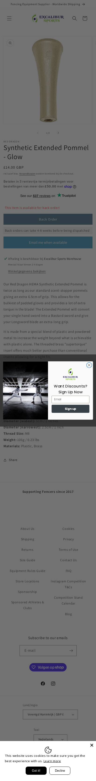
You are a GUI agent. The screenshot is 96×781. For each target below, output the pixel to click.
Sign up (70, 409)
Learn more (52, 761)
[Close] (91, 745)
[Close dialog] (89, 365)
